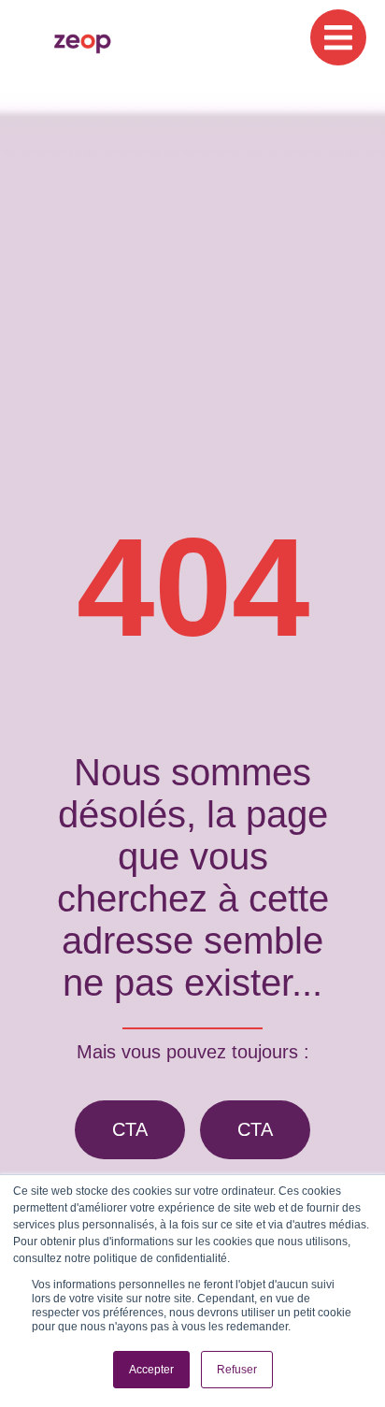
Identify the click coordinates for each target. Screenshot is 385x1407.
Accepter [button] (151, 1369)
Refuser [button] (237, 1369)
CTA (130, 1129)
